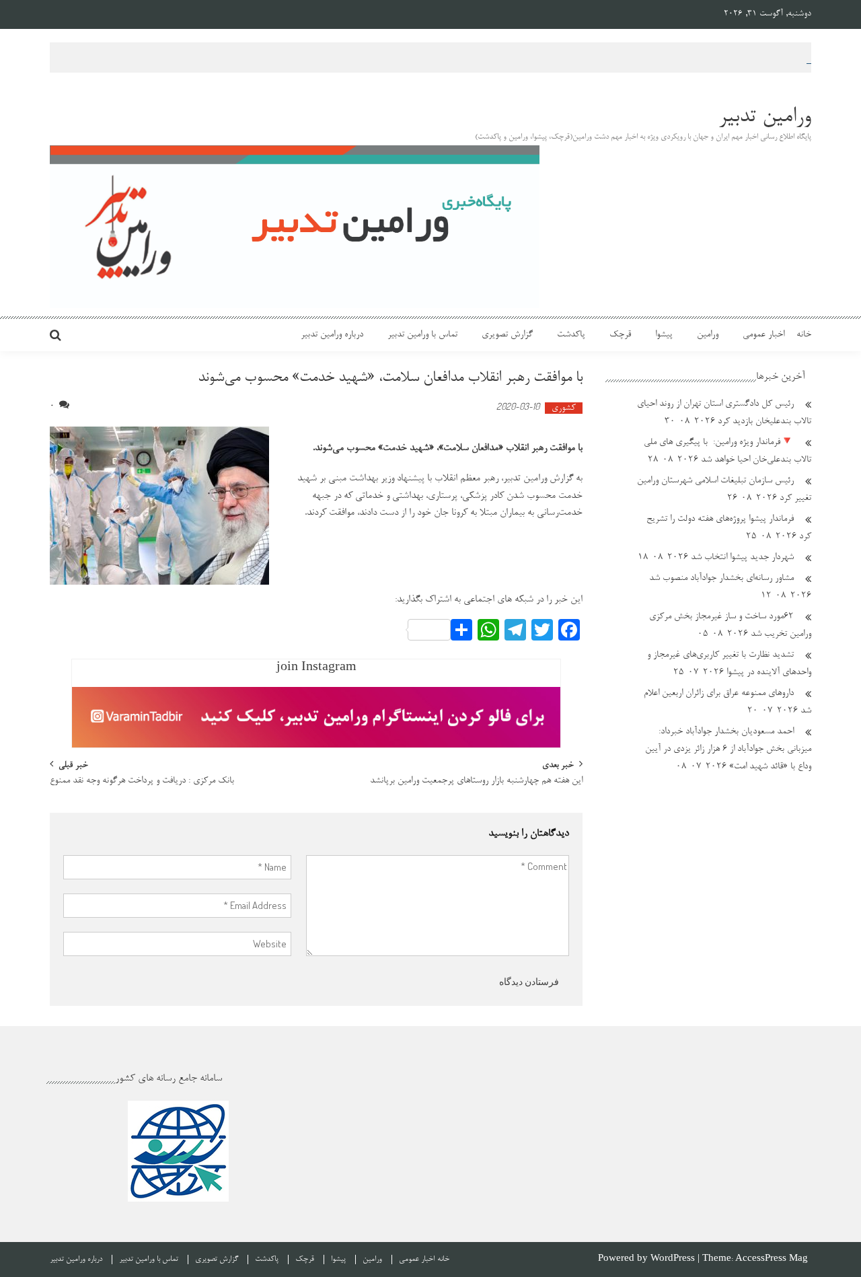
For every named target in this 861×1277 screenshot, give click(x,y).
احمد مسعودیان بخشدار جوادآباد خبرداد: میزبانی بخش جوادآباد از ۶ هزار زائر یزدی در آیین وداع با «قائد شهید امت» (728, 749)
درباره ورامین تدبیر (332, 335)
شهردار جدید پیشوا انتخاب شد (742, 557)
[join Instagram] (316, 717)
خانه (803, 335)
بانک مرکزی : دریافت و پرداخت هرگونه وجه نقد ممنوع (142, 782)
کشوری (564, 408)
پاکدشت (571, 335)
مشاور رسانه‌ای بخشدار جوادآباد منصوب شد (721, 578)
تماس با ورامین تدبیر (422, 335)
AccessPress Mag (771, 1259)
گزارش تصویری (507, 335)
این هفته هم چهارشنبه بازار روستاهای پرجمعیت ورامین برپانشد (476, 782)
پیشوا (664, 335)
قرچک (620, 335)
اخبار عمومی (763, 335)
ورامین (707, 335)
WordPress (674, 1259)
